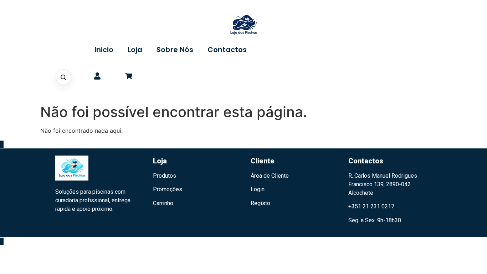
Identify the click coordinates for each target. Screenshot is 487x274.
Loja (135, 50)
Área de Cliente (270, 175)
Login (258, 189)
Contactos (227, 50)
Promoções (167, 189)
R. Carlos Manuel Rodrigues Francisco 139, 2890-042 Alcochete (382, 184)
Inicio (103, 50)
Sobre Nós (175, 50)
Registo (260, 203)
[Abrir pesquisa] (63, 77)
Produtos (164, 175)
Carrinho (163, 203)
